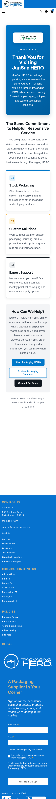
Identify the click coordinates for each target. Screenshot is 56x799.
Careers (6, 539)
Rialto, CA (7, 596)
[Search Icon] (41, 12)
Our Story (7, 548)
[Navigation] (3, 11)
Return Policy (9, 621)
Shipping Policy (10, 617)
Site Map (6, 635)
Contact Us (7, 507)
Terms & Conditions (12, 626)
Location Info (8, 544)
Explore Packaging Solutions (28, 372)
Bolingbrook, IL (10, 601)
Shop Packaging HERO (28, 362)
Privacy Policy (9, 630)
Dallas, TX (7, 583)
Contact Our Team (28, 383)
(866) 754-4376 (10, 521)
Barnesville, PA (9, 592)
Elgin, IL (6, 579)
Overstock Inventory (12, 557)
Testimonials (8, 552)
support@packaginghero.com (16, 527)
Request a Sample (11, 561)
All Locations (8, 574)
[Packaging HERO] (13, 4)
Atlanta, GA (8, 588)
